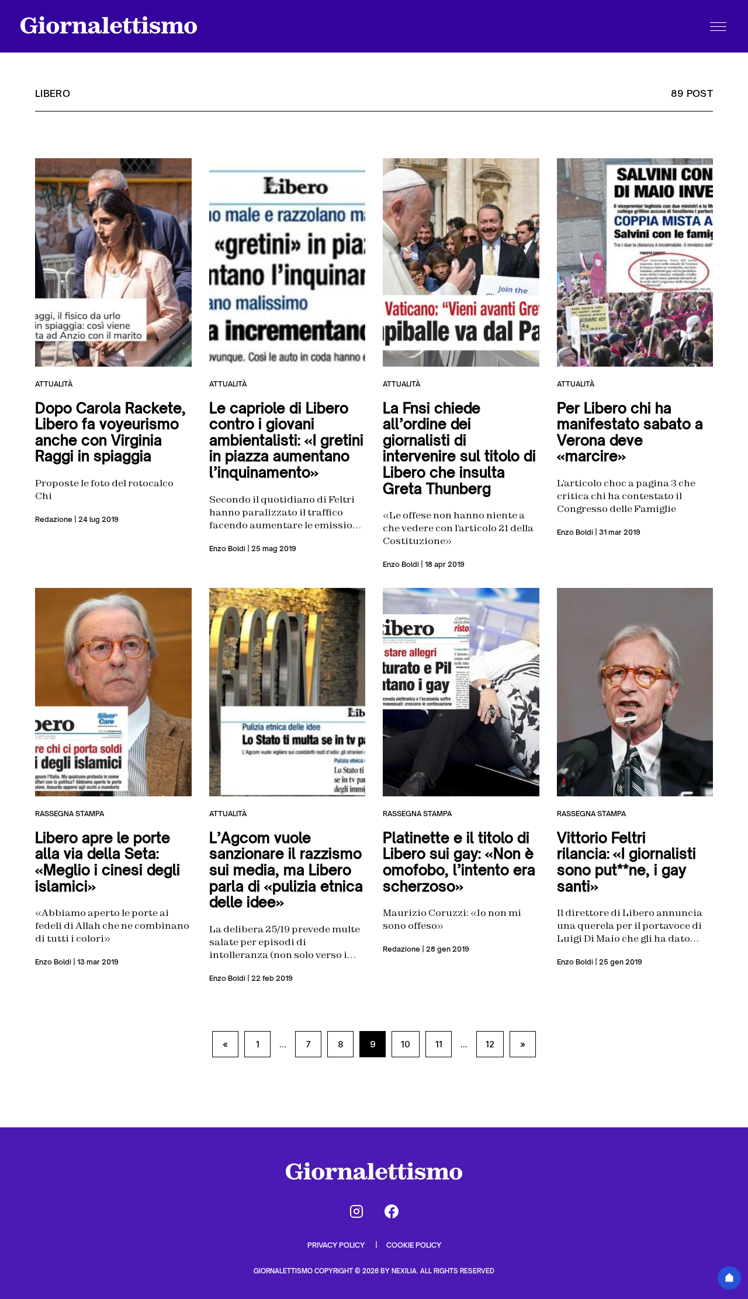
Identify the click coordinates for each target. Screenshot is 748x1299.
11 (438, 1044)
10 (405, 1044)
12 (490, 1044)
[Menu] (718, 26)
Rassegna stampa (69, 813)
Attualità (53, 383)
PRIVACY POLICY (336, 1245)
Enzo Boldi (227, 548)
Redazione (53, 519)
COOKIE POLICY (413, 1245)
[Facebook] (391, 1211)
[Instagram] (356, 1211)
